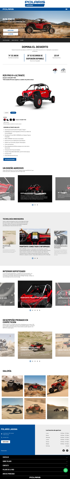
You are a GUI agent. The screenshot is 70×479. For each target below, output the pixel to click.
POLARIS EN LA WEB (8, 470)
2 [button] (35, 205)
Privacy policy (4, 450)
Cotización (10, 34)
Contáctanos (11, 30)
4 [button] (37, 310)
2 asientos (6, 112)
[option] (35, 189)
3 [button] (37, 205)
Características (15, 40)
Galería (21, 40)
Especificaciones (6, 40)
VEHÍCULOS (6, 457)
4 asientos (13, 112)
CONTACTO (6, 465)
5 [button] (39, 310)
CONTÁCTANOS (6, 442)
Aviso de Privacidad (8, 474)
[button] (7, 191)
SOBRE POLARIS (7, 461)
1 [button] (32, 205)
